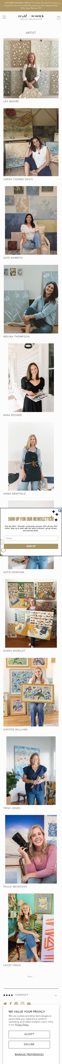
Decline (29, 1044)
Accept (29, 1034)
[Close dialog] (59, 510)
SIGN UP (31, 546)
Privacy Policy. (22, 1025)
